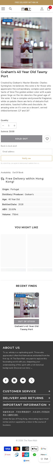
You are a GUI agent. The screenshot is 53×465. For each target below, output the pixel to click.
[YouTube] (23, 380)
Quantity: (4, 120)
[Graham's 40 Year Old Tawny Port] (26, 305)
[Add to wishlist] (47, 138)
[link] (13, 269)
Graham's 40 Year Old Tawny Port (27, 328)
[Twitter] (31, 380)
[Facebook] (6, 380)
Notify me (26, 158)
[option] (26, 43)
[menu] (3, 8)
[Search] (10, 8)
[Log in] (42, 8)
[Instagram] (14, 380)
